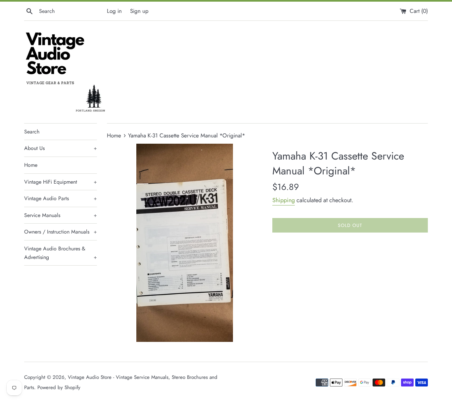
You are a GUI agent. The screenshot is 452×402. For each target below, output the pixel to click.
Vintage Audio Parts (60, 198)
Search (31, 131)
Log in (114, 11)
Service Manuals (60, 215)
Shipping (283, 200)
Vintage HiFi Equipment (60, 182)
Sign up (139, 11)
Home (30, 165)
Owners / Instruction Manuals (60, 232)
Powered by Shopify (58, 387)
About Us (60, 148)
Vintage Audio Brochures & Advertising (60, 253)
